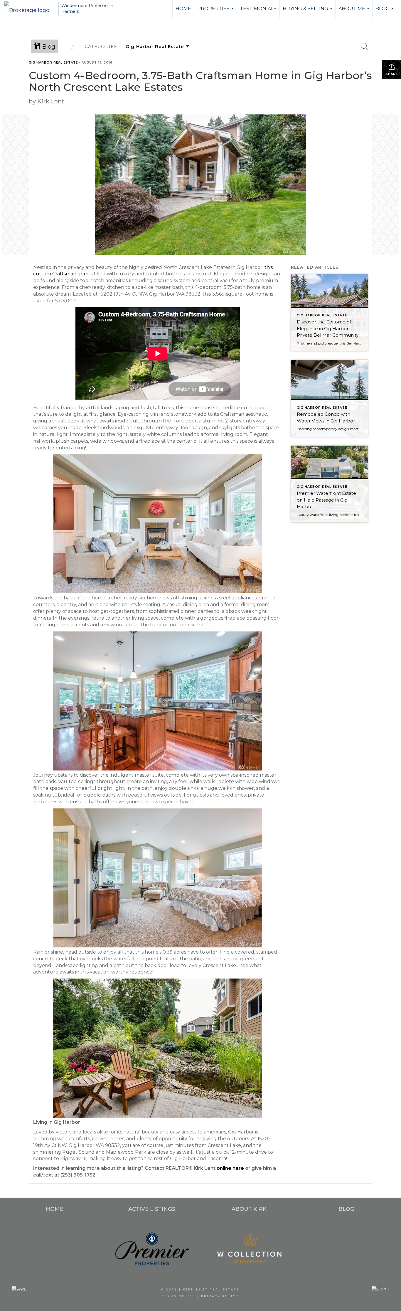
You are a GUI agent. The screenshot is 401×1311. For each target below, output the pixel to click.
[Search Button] (364, 46)
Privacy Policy (220, 1296)
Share (392, 74)
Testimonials (258, 8)
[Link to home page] (29, 9)
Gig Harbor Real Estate (53, 62)
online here (231, 1168)
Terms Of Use (179, 1296)
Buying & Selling (308, 12)
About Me (354, 12)
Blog (385, 12)
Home (183, 8)
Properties (216, 12)
